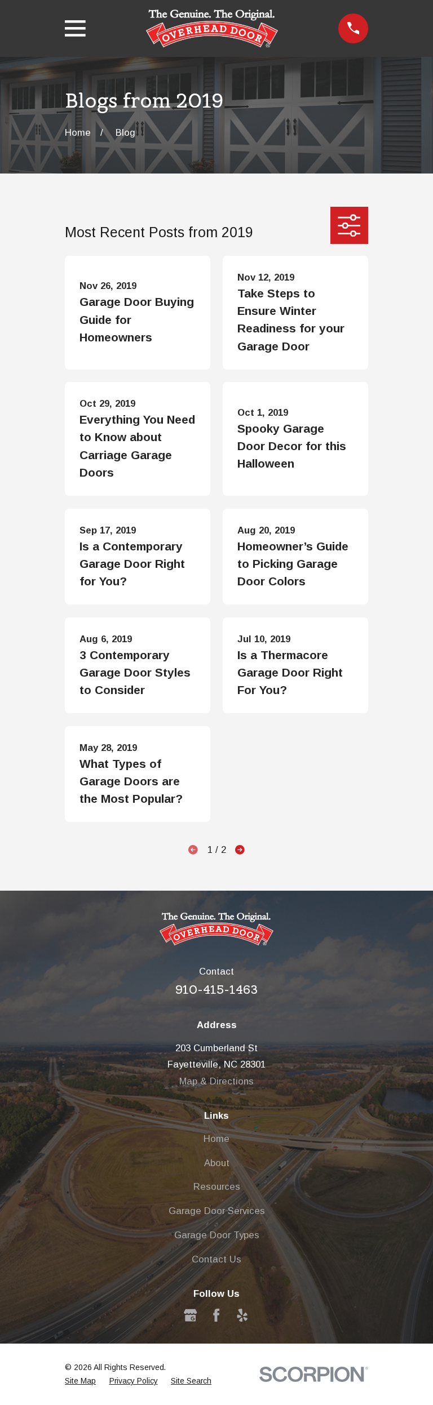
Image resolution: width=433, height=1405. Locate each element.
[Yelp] (242, 1315)
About (216, 1163)
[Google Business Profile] (190, 1315)
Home (216, 1138)
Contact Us (216, 1259)
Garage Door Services (217, 1211)
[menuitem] (80, 1381)
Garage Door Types (216, 1235)
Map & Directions (216, 1081)
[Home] (212, 28)
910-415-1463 (216, 989)
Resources (216, 1186)
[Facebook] (216, 1315)
